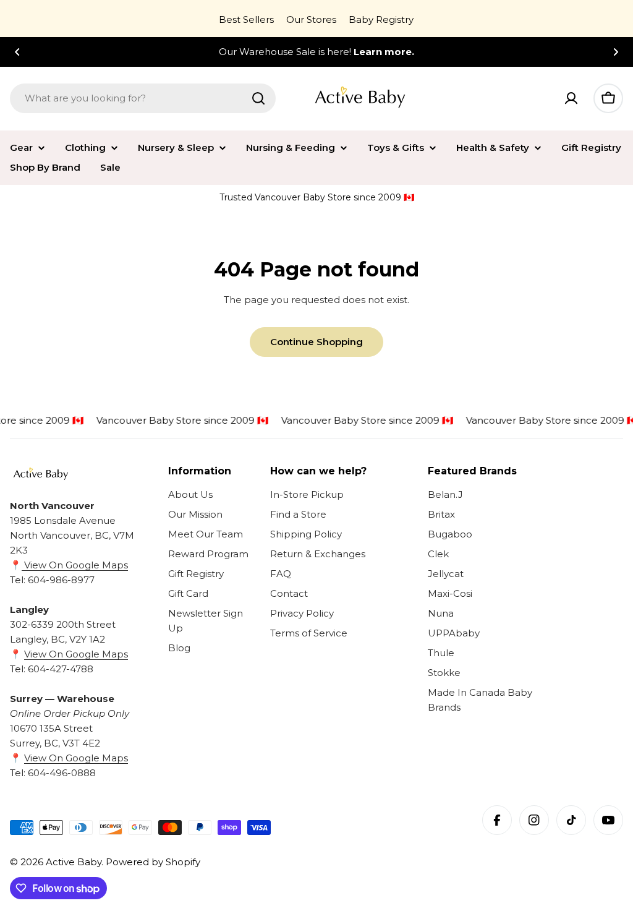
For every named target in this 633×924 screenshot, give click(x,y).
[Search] (258, 98)
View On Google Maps (75, 565)
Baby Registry (381, 19)
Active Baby (73, 862)
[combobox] (143, 98)
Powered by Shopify (153, 862)
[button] (17, 52)
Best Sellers (246, 19)
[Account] (571, 98)
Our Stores (311, 19)
